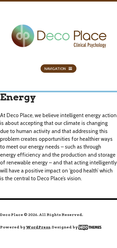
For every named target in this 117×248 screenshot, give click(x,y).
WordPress (38, 227)
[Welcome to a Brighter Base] (58, 32)
